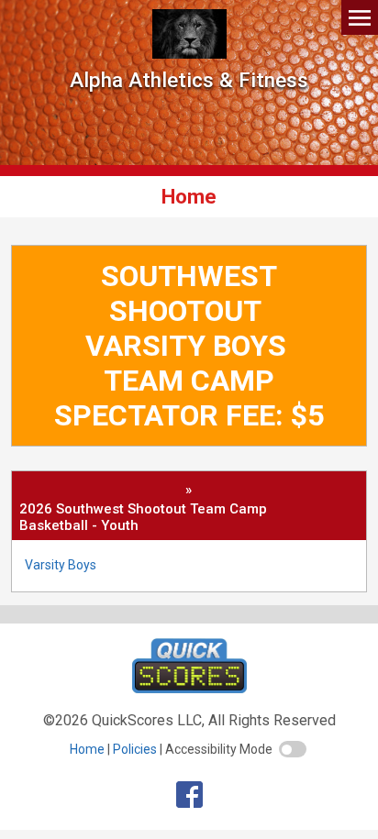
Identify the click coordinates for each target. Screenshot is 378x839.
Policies (135, 749)
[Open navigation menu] (360, 17)
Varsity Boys (60, 564)
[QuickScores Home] (189, 688)
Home (87, 749)
